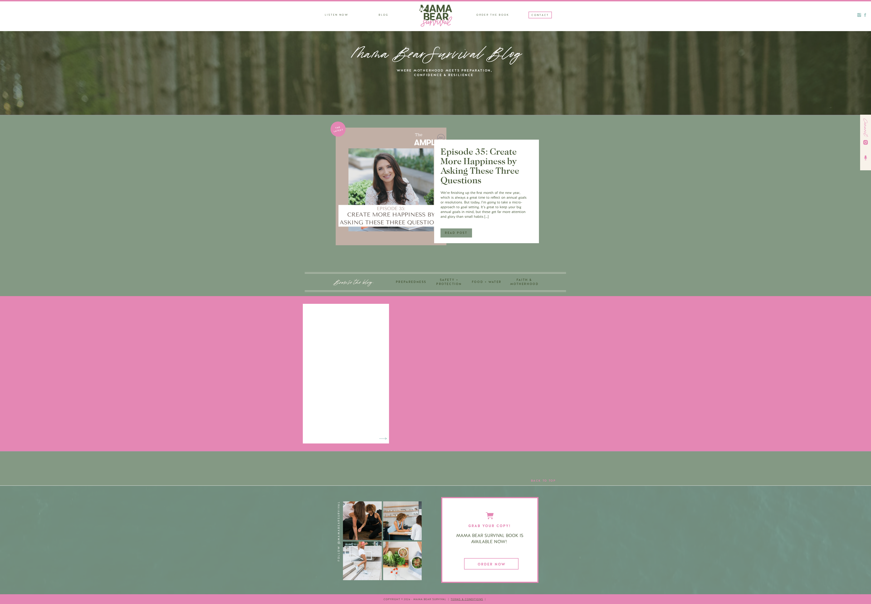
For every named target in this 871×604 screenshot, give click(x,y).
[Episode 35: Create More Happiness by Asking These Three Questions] (391, 186)
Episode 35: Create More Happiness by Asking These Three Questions (479, 166)
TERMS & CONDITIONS (467, 599)
